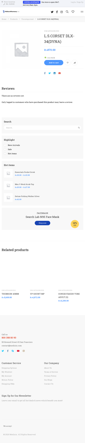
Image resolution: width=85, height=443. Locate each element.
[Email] (59, 73)
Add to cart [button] (5, 284)
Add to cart (54, 63)
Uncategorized (27, 19)
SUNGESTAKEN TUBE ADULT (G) (69, 295)
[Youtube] (18, 351)
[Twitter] (52, 11)
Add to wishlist (67, 62)
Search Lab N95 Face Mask (42, 217)
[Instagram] (61, 11)
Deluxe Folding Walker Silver (27, 196)
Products (14, 19)
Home (4, 19)
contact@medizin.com (12, 345)
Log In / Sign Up (77, 2)
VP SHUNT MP (37, 294)
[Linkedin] (54, 73)
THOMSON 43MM (10, 294)
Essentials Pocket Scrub (25, 172)
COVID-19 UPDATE (31, 2)
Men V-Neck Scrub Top (24, 184)
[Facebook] (57, 11)
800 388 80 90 (9, 337)
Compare (74, 62)
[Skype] (12, 351)
